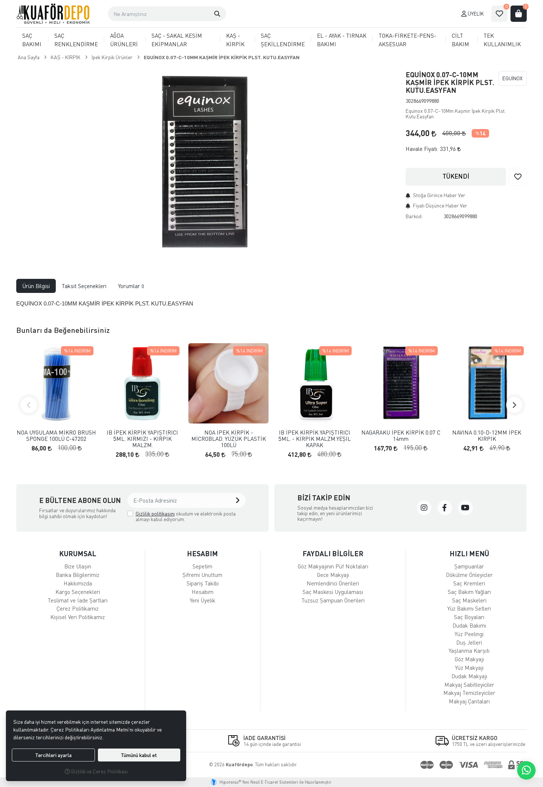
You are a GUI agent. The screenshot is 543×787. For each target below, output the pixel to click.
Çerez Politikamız (78, 608)
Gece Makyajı (333, 574)
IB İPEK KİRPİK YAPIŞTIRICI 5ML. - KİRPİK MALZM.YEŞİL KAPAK (315, 438)
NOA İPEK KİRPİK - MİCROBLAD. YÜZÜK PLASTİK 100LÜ (228, 438)
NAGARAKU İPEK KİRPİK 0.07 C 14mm (400, 435)
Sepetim (202, 566)
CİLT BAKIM (460, 39)
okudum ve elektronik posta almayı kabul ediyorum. (186, 516)
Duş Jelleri (469, 642)
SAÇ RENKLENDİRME (76, 39)
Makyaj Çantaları (469, 701)
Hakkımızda (78, 583)
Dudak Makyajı (469, 676)
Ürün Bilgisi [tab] (36, 286)
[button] (217, 13)
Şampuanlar (469, 566)
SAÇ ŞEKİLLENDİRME (283, 39)
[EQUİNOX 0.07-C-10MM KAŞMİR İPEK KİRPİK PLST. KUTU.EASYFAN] (206, 162)
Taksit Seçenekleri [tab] (84, 286)
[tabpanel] (271, 303)
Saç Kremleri (469, 583)
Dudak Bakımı (469, 625)
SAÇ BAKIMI (31, 39)
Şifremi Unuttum (202, 574)
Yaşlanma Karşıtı (469, 650)
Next (514, 405)
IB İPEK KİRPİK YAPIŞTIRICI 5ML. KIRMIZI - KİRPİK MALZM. (142, 438)
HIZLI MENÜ (469, 553)
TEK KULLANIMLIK (502, 39)
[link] (424, 507)
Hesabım (203, 591)
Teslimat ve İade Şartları (77, 600)
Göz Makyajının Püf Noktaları (333, 566)
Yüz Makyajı (469, 667)
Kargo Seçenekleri (77, 591)
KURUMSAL (77, 553)
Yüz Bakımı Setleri (469, 608)
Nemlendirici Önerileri (333, 583)
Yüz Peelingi (469, 634)
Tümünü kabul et (139, 755)
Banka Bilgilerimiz (77, 574)
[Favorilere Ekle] (518, 177)
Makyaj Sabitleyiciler (469, 684)
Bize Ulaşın (77, 566)
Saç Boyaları (469, 617)
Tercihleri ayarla (53, 755)
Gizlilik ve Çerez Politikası (99, 771)
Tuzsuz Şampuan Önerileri (333, 600)
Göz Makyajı (469, 659)
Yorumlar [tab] (131, 286)
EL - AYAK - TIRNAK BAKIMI (341, 39)
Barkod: (414, 216)
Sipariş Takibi (203, 583)
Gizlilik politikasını (155, 513)
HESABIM (202, 553)
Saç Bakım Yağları (469, 591)
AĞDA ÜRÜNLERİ (124, 39)
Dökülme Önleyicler (469, 574)
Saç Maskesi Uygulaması (333, 591)
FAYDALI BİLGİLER (333, 553)
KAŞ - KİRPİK (235, 39)
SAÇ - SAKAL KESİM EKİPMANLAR (176, 39)
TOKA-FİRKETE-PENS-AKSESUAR (407, 39)
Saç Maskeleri (469, 600)
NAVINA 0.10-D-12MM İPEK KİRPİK (486, 435)
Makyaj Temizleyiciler (469, 692)
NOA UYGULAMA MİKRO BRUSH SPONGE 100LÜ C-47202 (56, 435)
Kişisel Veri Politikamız (77, 617)
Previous (29, 405)
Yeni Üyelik (202, 600)
